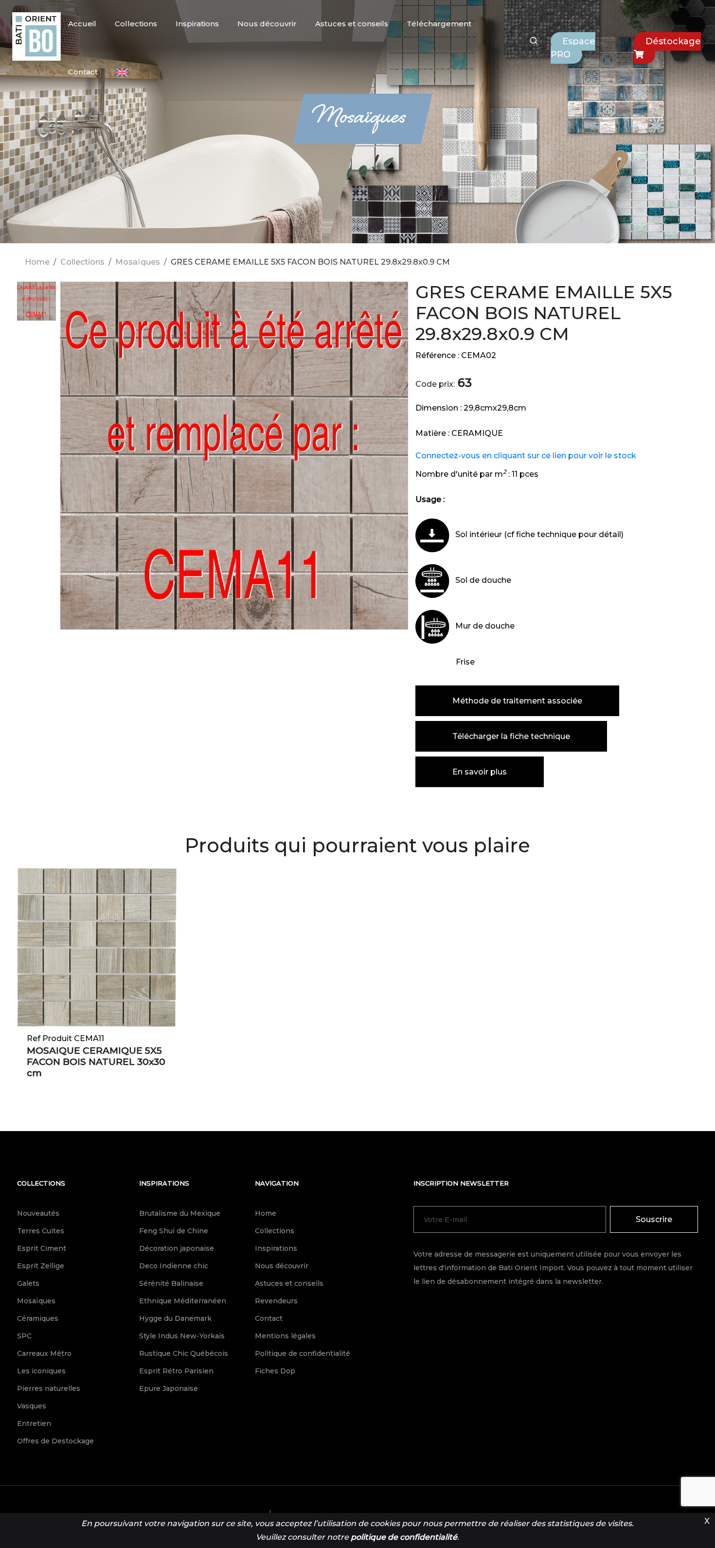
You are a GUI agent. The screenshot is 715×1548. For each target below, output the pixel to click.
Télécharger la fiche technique (511, 736)
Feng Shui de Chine (173, 1230)
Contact (83, 71)
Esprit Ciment (41, 1248)
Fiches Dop (275, 1371)
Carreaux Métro (44, 1353)
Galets (28, 1283)
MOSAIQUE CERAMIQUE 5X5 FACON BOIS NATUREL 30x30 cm (96, 1062)
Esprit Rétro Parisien (176, 1371)
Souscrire (654, 1219)
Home (37, 262)
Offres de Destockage (55, 1441)
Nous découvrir (267, 23)
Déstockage (673, 41)
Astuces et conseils (351, 23)
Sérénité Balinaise (171, 1283)
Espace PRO (573, 48)
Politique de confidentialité (302, 1353)
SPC (24, 1336)
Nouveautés (38, 1213)
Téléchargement (439, 23)
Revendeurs (276, 1300)
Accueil (82, 23)
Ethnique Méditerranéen (182, 1300)
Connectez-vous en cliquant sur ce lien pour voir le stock (525, 455)
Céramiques (37, 1318)
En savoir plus (479, 771)
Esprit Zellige (40, 1265)
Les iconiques (41, 1371)
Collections (136, 23)
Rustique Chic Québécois (183, 1353)
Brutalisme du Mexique (179, 1213)
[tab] (36, 306)
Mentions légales (285, 1336)
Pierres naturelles (48, 1388)
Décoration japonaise (176, 1248)
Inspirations (197, 23)
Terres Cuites (40, 1230)
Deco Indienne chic (173, 1265)
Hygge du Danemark (175, 1318)
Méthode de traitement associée (517, 700)
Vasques (31, 1406)
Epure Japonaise (168, 1388)
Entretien (34, 1423)
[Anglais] (122, 72)
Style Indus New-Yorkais (182, 1336)
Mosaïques (137, 262)
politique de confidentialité (404, 1537)
